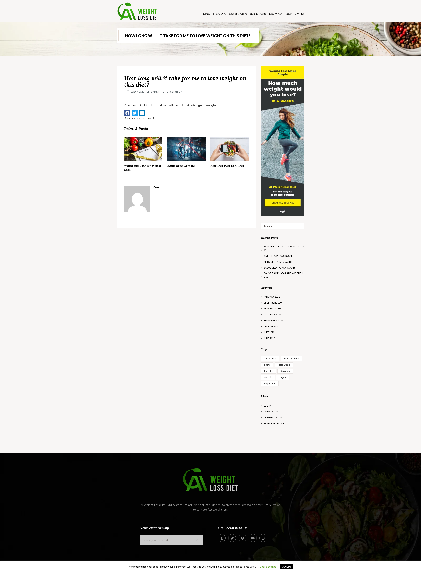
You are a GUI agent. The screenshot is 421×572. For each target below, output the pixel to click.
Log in (267, 405)
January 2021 (272, 296)
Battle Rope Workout (181, 166)
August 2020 (271, 326)
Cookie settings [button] (268, 566)
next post (147, 118)
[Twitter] (135, 113)
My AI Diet (219, 13)
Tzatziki (268, 377)
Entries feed (271, 411)
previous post (134, 118)
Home (206, 13)
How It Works (258, 13)
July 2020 (269, 332)
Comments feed (273, 417)
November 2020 (273, 308)
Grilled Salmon (291, 358)
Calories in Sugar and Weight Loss (283, 275)
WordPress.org (274, 423)
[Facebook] (127, 113)
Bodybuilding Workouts (280, 267)
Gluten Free (270, 358)
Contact (299, 13)
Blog (289, 13)
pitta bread (284, 364)
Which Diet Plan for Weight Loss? (142, 168)
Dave (157, 91)
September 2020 (273, 320)
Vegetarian (270, 383)
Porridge (268, 371)
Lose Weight (276, 13)
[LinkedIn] (142, 113)
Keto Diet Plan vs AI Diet (227, 166)
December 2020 (273, 302)
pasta (267, 364)
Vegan (282, 377)
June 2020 (269, 338)
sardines (285, 371)
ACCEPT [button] (286, 566)
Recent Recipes (238, 13)
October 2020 (272, 314)
